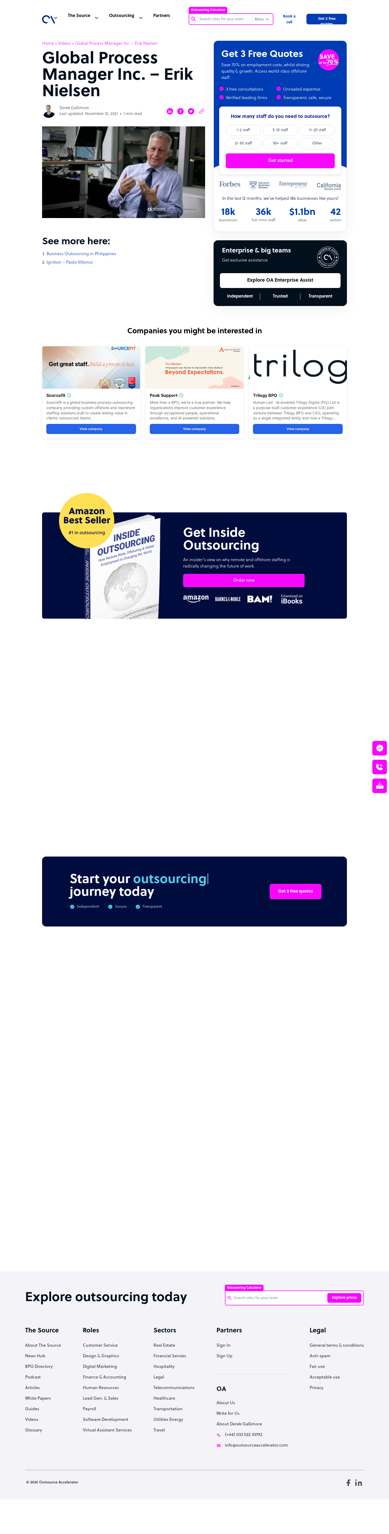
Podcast (33, 1377)
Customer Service (100, 1345)
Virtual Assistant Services (107, 1430)
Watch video (300, 1185)
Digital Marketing (100, 1366)
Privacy (316, 1388)
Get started (280, 160)
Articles (32, 1388)
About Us (225, 1403)
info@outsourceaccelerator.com (256, 1445)
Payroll (89, 1409)
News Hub (35, 1356)
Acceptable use (325, 1377)
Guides (32, 1409)
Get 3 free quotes (327, 20)
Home (48, 43)
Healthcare (164, 1398)
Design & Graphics (101, 1356)
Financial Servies (169, 1356)
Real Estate (164, 1345)
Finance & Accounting (104, 1377)
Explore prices (344, 1298)
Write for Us (227, 1413)
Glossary (33, 1430)
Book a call (289, 19)
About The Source (43, 1345)
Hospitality (164, 1366)
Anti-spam (320, 1356)
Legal (158, 1377)
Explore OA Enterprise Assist (280, 280)
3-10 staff (280, 130)
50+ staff (280, 143)
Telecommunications (174, 1388)
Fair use (317, 1366)
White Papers (38, 1398)
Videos (64, 43)
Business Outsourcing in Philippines (81, 254)
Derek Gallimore (74, 108)
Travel (159, 1430)
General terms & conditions (337, 1345)
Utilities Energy (168, 1419)
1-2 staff (243, 130)
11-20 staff (317, 130)
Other (317, 143)
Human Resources (101, 1388)
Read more (229, 772)
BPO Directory (39, 1366)
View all (328, 674)
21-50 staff (243, 143)
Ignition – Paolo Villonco (70, 262)
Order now (244, 580)
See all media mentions (313, 1208)
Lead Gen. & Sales (100, 1398)
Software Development (105, 1419)
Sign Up (224, 1356)
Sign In (223, 1345)
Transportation (168, 1409)
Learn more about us (247, 1185)
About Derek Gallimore (239, 1424)
